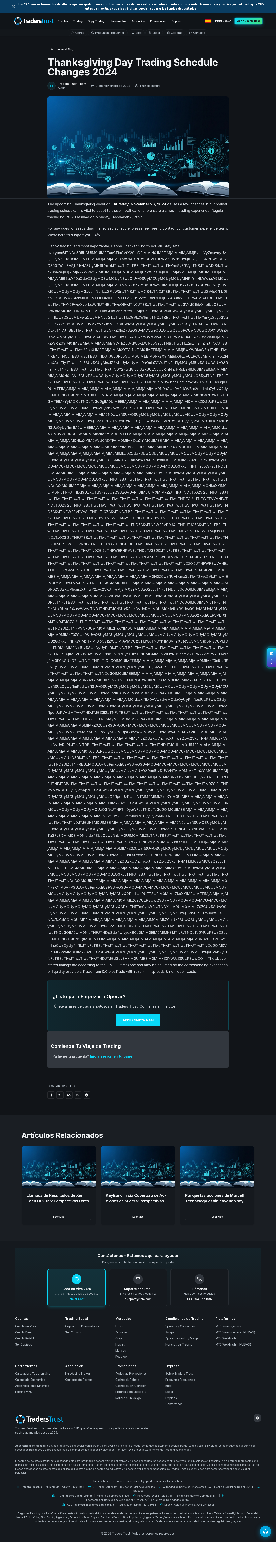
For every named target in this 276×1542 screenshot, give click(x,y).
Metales (120, 1350)
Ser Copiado (23, 1344)
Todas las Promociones (131, 1373)
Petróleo (121, 1356)
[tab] (77, 32)
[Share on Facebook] (51, 1095)
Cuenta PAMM (24, 1338)
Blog (168, 1385)
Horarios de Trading (178, 1344)
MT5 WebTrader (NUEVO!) (233, 1344)
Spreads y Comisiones (180, 1326)
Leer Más (58, 1216)
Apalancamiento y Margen (182, 1338)
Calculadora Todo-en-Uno (33, 1373)
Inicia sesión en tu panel (111, 1056)
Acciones (121, 1332)
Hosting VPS (23, 1391)
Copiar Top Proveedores (82, 1326)
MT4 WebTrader (227, 1338)
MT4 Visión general (229, 1326)
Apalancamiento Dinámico (32, 1385)
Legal (169, 1391)
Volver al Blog (65, 49)
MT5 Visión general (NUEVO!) (235, 1332)
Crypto (119, 1338)
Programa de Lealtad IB (130, 1391)
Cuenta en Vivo (25, 1326)
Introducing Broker (77, 1373)
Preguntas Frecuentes (180, 1379)
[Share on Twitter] (60, 1095)
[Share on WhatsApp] (77, 1095)
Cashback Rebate (127, 1379)
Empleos (171, 1398)
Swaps (169, 1332)
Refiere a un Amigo (128, 1398)
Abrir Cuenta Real (138, 1020)
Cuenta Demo (24, 1332)
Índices (120, 1344)
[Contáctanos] (265, 1531)
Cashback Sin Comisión (130, 1385)
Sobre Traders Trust (179, 1373)
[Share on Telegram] (86, 1095)
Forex (119, 1326)
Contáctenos (173, 1404)
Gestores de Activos (78, 1379)
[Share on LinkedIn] (69, 1095)
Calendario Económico (30, 1379)
